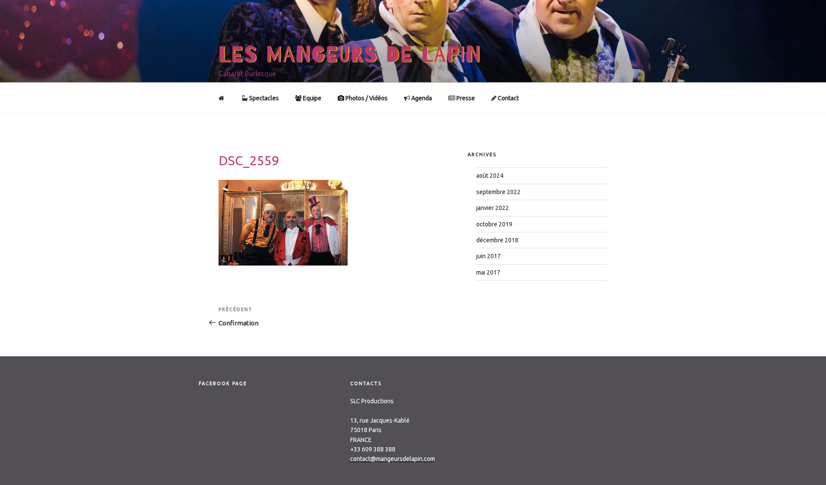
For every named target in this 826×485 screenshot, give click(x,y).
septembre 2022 (498, 191)
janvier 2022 (492, 207)
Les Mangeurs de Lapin (350, 55)
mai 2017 (488, 272)
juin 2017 (488, 256)
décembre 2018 (497, 240)
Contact (507, 98)
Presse (465, 98)
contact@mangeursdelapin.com (392, 458)
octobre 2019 (494, 224)
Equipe (311, 98)
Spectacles (263, 98)
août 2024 (489, 175)
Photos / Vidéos (366, 98)
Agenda (421, 98)
